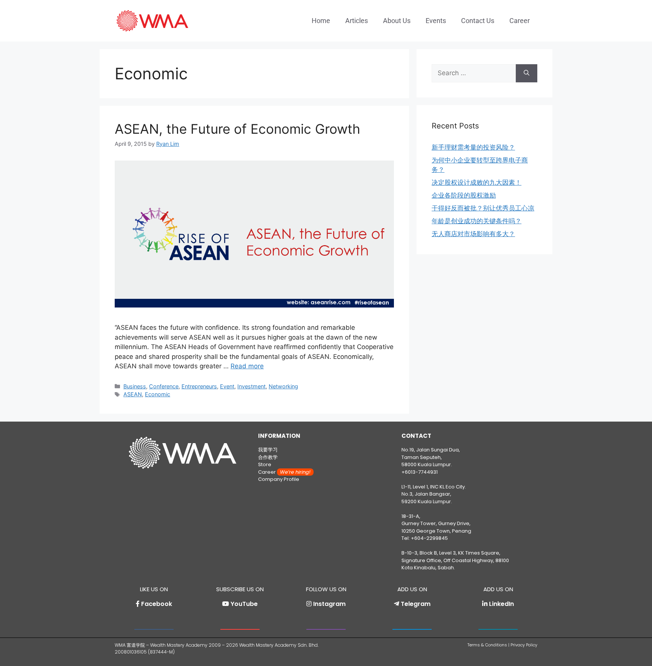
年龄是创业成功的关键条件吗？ (476, 221)
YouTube (244, 604)
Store (264, 464)
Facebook (156, 604)
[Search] (526, 73)
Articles (356, 21)
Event (227, 386)
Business (134, 386)
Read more (247, 366)
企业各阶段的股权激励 (464, 195)
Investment (251, 386)
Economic (157, 394)
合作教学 (268, 457)
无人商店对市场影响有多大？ (473, 234)
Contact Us (477, 21)
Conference (163, 386)
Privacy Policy (524, 645)
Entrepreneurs (199, 386)
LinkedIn (501, 604)
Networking (283, 386)
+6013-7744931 (419, 472)
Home (321, 21)
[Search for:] (474, 73)
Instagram (329, 604)
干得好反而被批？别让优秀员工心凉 (483, 208)
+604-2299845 (429, 538)
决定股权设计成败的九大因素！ (476, 182)
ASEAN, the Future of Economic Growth (237, 129)
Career (519, 21)
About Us (397, 21)
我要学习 (268, 449)
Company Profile (278, 479)
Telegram (416, 604)
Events (436, 21)
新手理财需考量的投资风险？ (473, 147)
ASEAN (132, 394)
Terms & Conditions (487, 645)
